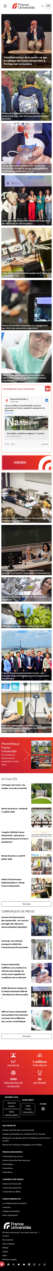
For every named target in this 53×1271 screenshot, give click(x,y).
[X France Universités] (13, 1265)
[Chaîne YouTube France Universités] (23, 1265)
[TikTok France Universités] (39, 1265)
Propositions (7, 1168)
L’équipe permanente (11, 1211)
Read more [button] (9, 413)
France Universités (12, 1232)
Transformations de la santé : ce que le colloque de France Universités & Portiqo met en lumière (25, 61)
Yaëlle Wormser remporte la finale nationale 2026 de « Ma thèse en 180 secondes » (26, 222)
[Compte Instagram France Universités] (34, 1265)
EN (48, 6)
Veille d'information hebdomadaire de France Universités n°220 (24, 275)
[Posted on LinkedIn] (46, 400)
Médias (5, 1247)
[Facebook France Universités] (8, 1265)
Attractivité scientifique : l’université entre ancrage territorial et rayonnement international (26, 572)
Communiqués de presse (12, 1156)
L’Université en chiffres (11, 1191)
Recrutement (7, 1240)
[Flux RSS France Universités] (43, 1109)
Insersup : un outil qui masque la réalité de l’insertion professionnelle (14, 944)
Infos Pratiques (8, 1244)
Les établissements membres (14, 1203)
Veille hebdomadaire (11, 1113)
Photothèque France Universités (10, 748)
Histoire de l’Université (11, 1184)
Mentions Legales (9, 1259)
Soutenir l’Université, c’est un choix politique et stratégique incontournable (25, 519)
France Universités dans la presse (16, 1160)
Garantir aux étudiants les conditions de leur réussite (23, 1134)
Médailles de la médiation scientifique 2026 (23, 626)
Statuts (5, 1251)
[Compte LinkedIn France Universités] (29, 1265)
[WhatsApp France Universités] (44, 1265)
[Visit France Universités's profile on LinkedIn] (7, 400)
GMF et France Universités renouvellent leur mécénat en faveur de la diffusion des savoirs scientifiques (24, 378)
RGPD (4, 1255)
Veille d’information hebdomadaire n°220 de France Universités (12, 882)
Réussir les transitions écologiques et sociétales (22, 1144)
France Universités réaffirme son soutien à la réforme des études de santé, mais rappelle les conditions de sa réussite (25, 168)
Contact (5, 1236)
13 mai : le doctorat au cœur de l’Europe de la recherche (24, 598)
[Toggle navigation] (5, 6)
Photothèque (7, 1164)
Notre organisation (10, 1215)
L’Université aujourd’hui (11, 1187)
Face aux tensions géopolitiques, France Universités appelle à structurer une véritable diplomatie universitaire (24, 728)
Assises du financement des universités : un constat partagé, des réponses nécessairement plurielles (25, 116)
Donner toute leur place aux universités (18, 1130)
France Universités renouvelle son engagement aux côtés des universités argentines (25, 327)
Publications (7, 1172)
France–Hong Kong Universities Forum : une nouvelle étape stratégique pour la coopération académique (25, 676)
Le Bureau (6, 1207)
